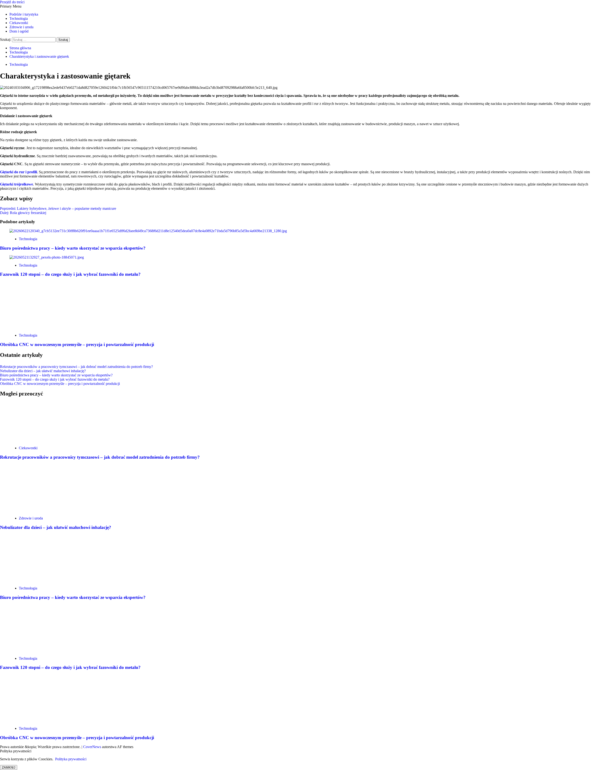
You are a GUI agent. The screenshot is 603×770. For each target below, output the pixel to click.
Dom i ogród (19, 31)
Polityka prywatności (70, 759)
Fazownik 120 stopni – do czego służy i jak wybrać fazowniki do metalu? (70, 274)
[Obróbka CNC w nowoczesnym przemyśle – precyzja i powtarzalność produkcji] (44, 327)
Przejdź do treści (12, 2)
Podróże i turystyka (23, 14)
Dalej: (23, 213)
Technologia (18, 18)
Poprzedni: (58, 208)
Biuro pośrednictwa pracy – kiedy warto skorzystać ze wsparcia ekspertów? (73, 248)
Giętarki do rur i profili (18, 172)
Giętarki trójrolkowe (16, 184)
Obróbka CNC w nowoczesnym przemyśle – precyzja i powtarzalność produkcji (77, 344)
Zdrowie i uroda (21, 27)
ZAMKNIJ (8, 767)
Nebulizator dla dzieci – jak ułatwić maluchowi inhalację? (43, 371)
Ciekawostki (18, 23)
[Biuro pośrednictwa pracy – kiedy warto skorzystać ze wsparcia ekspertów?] (148, 231)
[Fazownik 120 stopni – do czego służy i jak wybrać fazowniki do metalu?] (46, 257)
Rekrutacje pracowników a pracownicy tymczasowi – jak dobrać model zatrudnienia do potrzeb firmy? (76, 367)
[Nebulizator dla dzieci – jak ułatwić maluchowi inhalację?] (44, 510)
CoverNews (92, 747)
